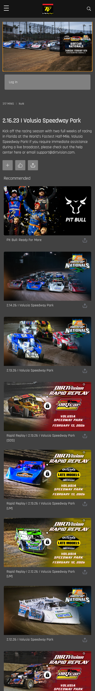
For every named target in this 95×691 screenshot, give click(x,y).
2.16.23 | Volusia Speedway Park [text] (42, 120)
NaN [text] (21, 104)
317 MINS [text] (8, 104)
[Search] (89, 10)
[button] (6, 9)
